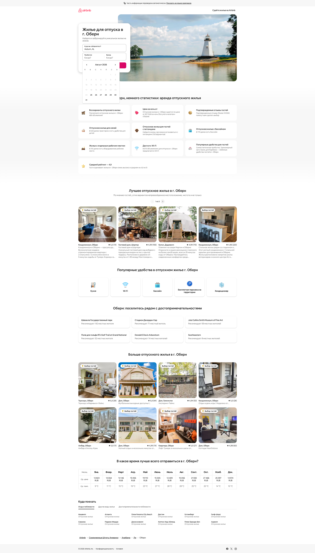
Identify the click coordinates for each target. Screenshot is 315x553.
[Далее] (163, 201)
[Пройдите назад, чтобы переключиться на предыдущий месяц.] (87, 65)
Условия (119, 549)
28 (106, 95)
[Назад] (152, 201)
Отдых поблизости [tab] (86, 507)
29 (111, 95)
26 (96, 95)
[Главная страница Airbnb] (84, 10)
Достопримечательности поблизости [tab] (135, 507)
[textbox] (93, 57)
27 (101, 95)
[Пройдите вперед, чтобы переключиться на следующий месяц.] (115, 65)
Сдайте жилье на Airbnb (223, 10)
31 (86, 100)
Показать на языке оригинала (178, 3)
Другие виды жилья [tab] (106, 507)
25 (91, 95)
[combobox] (104, 49)
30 (115, 95)
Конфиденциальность (105, 549)
